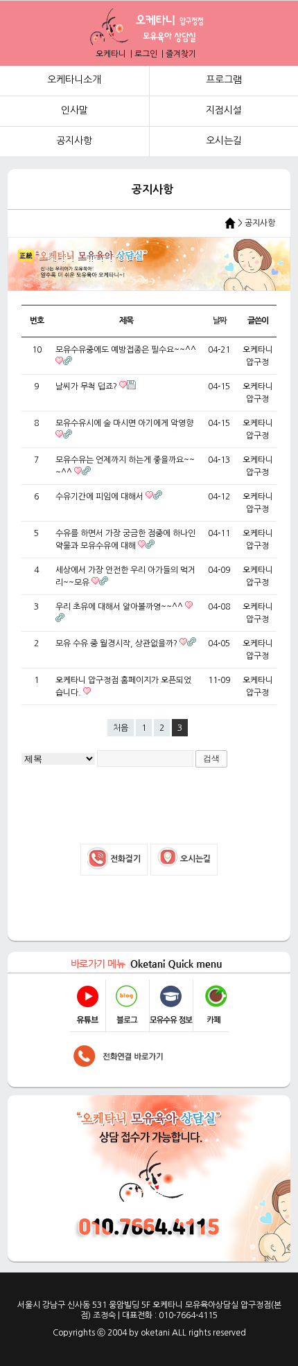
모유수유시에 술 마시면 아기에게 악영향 (124, 423)
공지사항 (74, 140)
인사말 (74, 110)
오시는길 (224, 140)
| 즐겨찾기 (177, 54)
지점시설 (224, 110)
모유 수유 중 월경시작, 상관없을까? (117, 643)
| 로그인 (142, 54)
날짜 (220, 321)
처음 (120, 728)
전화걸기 (124, 859)
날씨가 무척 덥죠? (87, 386)
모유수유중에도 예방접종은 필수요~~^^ (125, 350)
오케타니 (112, 54)
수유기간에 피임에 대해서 (100, 497)
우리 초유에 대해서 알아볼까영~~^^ (120, 607)
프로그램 (224, 80)
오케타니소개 (74, 80)
